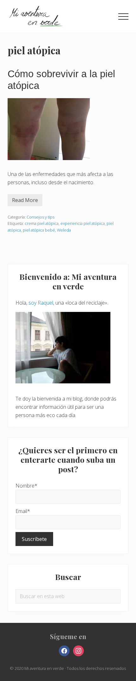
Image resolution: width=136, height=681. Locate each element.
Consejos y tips (40, 217)
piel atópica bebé (39, 230)
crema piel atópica (42, 223)
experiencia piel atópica (82, 223)
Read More (25, 201)
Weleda (64, 230)
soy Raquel (40, 302)
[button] (123, 16)
